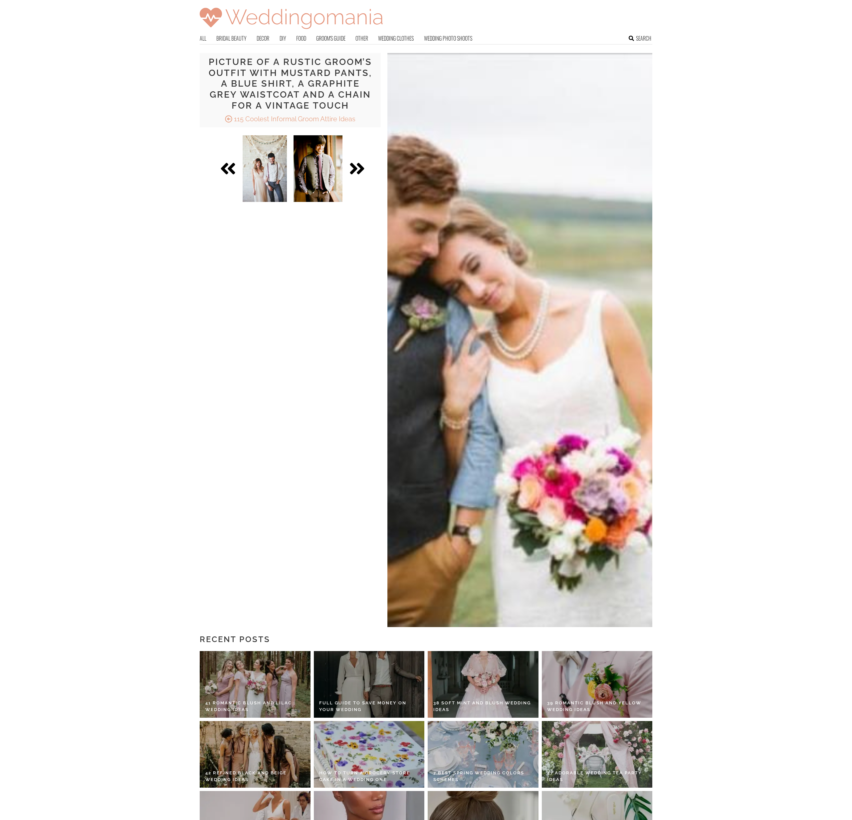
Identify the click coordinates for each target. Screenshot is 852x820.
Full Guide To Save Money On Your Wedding (362, 706)
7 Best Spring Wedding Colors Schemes (478, 776)
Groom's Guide (330, 38)
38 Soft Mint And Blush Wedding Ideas (482, 706)
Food (301, 38)
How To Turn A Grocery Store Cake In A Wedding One (364, 776)
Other (361, 38)
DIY (283, 38)
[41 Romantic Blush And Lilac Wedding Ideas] (255, 684)
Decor (263, 38)
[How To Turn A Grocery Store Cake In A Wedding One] (369, 754)
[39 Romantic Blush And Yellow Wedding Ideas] (597, 684)
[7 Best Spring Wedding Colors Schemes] (483, 754)
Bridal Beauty (231, 38)
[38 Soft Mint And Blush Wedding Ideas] (483, 684)
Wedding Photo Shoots (448, 38)
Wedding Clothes (396, 38)
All (203, 38)
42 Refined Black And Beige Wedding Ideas (246, 776)
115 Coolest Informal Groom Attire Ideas (293, 119)
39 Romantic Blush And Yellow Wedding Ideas (594, 706)
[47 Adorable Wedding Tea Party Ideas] (597, 754)
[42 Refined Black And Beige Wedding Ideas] (255, 754)
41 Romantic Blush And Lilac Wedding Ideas (248, 706)
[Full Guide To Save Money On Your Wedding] (369, 684)
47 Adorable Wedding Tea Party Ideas (594, 776)
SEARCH (643, 38)
